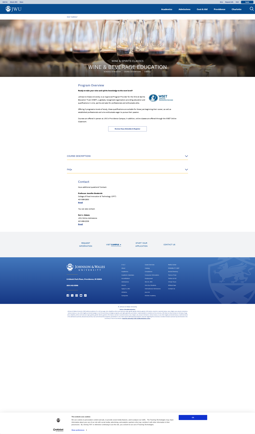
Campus (115, 244)
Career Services (149, 265)
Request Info (229, 2)
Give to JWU (148, 282)
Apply (247, 2)
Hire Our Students (150, 285)
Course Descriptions (132, 72)
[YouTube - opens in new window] (81, 295)
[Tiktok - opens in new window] (85, 295)
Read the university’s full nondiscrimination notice (136, 318)
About (123, 268)
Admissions (184, 9)
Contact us (169, 244)
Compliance (148, 271)
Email (80, 202)
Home (68, 17)
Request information (85, 244)
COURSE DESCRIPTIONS (79, 156)
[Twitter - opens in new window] (72, 295)
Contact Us (171, 289)
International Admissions (153, 289)
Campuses (124, 295)
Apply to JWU (125, 289)
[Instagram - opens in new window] (77, 295)
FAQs (69, 169)
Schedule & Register (112, 72)
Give (221, 2)
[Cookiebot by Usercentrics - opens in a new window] (58, 430)
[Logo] (14, 8)
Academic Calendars (127, 275)
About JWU (13, 2)
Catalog (147, 268)
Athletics (124, 292)
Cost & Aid (202, 9)
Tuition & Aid (172, 278)
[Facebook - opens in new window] (68, 295)
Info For (5, 2)
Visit (237, 2)
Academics (166, 9)
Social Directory (173, 271)
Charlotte (236, 9)
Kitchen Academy (150, 295)
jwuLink (147, 292)
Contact (147, 72)
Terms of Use (172, 275)
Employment (149, 278)
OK (193, 417)
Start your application (141, 244)
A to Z (123, 265)
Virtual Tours (172, 282)
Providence (219, 9)
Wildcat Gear (172, 285)
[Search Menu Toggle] (251, 8)
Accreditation (125, 278)
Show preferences (78, 430)
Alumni (123, 285)
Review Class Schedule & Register (127, 129)
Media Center (172, 265)
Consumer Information (152, 275)
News (21, 2)
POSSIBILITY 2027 (173, 268)
